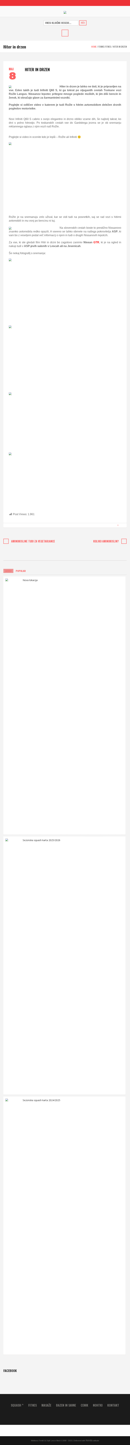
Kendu (89, 1440)
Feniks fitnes (104, 46)
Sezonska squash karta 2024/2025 (41, 1100)
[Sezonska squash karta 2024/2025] (13, 1225)
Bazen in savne (66, 1405)
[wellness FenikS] (65, 12)
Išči (83, 22)
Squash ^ (17, 1405)
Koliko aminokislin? (106, 541)
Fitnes (32, 1405)
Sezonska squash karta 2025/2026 (41, 840)
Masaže (46, 1405)
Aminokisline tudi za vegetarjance (33, 541)
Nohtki (98, 1405)
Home (93, 46)
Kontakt (113, 1405)
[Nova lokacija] (13, 705)
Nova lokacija (30, 580)
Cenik (84, 1405)
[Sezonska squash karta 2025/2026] (13, 965)
